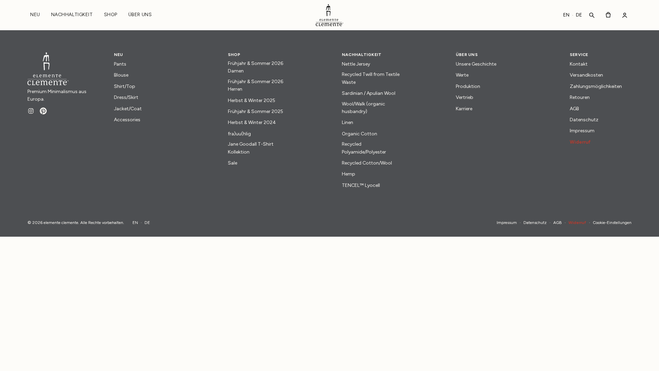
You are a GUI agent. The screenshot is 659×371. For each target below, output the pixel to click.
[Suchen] (592, 15)
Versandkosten (586, 75)
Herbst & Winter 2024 (252, 122)
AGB (574, 109)
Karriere (464, 109)
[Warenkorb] (608, 15)
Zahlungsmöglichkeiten (596, 86)
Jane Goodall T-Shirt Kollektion (251, 148)
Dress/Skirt (126, 97)
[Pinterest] (43, 111)
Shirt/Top (124, 86)
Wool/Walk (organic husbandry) (363, 107)
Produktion (468, 86)
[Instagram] (30, 111)
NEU (35, 15)
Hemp (348, 174)
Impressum (582, 131)
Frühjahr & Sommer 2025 (255, 111)
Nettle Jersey (356, 64)
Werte (462, 75)
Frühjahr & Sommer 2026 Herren (255, 85)
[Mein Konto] (625, 15)
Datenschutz (584, 120)
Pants (120, 64)
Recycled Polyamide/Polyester (364, 148)
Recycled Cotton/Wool (367, 163)
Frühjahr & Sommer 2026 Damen (255, 67)
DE (579, 15)
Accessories (127, 120)
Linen (347, 122)
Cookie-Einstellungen (612, 222)
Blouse (121, 75)
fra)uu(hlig (239, 134)
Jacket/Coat (128, 109)
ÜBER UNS (140, 15)
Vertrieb (464, 97)
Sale (232, 163)
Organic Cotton (359, 134)
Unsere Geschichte (476, 64)
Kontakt (579, 64)
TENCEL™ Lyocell (361, 185)
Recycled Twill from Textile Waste (371, 78)
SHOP (110, 15)
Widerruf (580, 142)
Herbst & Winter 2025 (251, 100)
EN (566, 15)
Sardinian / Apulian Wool (368, 93)
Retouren (580, 97)
